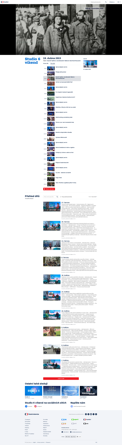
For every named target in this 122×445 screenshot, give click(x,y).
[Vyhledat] (57, 197)
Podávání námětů (47, 431)
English (34, 442)
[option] (68, 437)
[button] (61, 29)
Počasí (26, 429)
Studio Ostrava (46, 425)
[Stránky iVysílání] (87, 420)
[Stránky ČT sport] (75, 420)
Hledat (106, 2)
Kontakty (45, 435)
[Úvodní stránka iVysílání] (6, 2)
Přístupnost (48, 442)
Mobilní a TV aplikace (29, 433)
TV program (27, 419)
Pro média (45, 419)
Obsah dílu (45, 63)
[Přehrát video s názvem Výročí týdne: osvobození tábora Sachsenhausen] (61, 29)
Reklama (45, 421)
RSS (96, 442)
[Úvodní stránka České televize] (32, 414)
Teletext (27, 425)
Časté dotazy (46, 433)
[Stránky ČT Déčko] (64, 424)
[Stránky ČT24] (64, 420)
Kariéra (44, 429)
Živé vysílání (27, 421)
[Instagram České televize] (86, 414)
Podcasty (27, 427)
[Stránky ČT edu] (86, 424)
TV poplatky (27, 423)
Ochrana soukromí (40, 442)
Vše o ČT (27, 435)
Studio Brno (45, 423)
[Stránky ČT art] (74, 424)
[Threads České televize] (96, 414)
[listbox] (73, 437)
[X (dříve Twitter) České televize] (94, 414)
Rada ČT (45, 427)
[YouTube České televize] (91, 414)
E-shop (26, 431)
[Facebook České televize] (88, 414)
